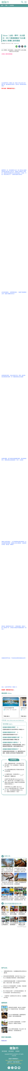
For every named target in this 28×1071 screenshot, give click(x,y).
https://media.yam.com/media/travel (14, 1060)
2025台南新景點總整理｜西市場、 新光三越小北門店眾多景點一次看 (14, 924)
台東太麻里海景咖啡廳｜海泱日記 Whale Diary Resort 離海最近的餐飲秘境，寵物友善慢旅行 (14, 977)
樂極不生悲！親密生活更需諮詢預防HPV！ (22, 924)
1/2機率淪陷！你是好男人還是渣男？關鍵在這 (12, 775)
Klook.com (4, 1040)
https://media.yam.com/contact (14, 1063)
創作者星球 (11, 1051)
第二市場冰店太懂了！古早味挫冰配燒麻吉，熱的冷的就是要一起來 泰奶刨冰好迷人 (14, 991)
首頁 (2, 5)
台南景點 (11, 5)
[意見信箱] (15, 1067)
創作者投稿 (4, 1051)
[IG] (12, 1067)
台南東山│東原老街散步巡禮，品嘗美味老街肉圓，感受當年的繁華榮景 (22, 913)
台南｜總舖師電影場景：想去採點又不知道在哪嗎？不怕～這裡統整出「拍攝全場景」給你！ (14, 765)
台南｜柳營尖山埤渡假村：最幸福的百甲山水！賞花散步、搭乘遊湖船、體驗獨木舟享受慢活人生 (5, 924)
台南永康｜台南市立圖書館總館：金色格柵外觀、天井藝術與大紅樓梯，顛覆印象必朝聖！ (14, 913)
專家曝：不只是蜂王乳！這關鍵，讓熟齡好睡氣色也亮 (5, 913)
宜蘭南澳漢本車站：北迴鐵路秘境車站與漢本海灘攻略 (15, 972)
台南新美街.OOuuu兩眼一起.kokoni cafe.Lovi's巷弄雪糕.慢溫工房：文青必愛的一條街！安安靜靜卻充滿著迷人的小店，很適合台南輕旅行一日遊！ (14, 789)
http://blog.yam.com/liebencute (15, 720)
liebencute (16, 43)
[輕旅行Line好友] (19, 1067)
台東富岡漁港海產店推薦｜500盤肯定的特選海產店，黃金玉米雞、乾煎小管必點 (14, 982)
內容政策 (17, 1051)
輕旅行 (5, 2)
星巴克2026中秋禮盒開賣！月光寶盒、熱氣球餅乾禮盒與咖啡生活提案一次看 (14, 987)
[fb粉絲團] (9, 1067)
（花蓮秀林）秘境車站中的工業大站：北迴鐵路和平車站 (15, 996)
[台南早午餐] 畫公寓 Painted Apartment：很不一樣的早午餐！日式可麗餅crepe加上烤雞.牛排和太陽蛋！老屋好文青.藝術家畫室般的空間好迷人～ (15, 782)
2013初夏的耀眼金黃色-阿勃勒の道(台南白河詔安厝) (14, 770)
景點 (6, 5)
